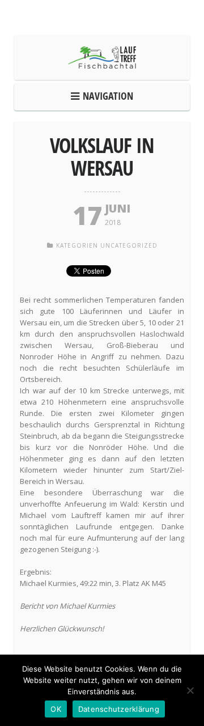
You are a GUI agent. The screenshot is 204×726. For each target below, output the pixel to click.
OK (55, 709)
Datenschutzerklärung (118, 709)
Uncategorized (129, 245)
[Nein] (190, 690)
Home (105, 96)
